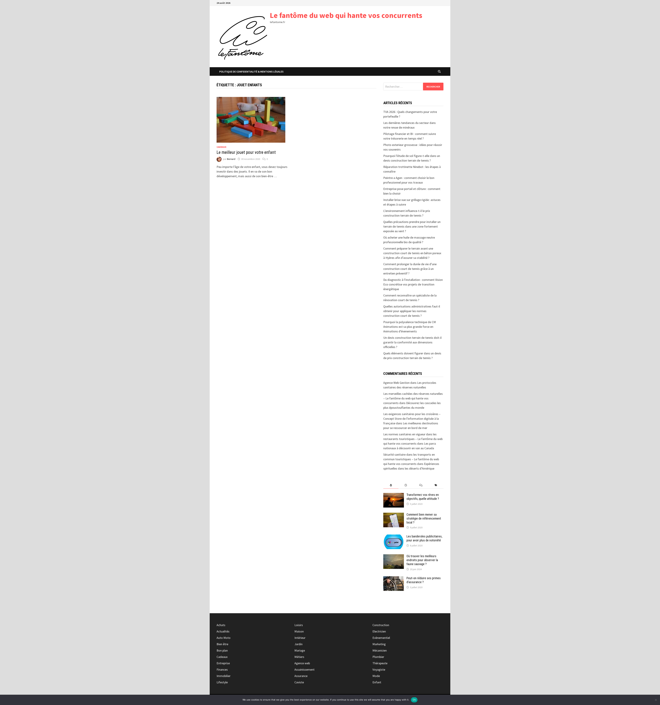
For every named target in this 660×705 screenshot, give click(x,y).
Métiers (299, 657)
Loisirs (298, 625)
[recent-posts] (405, 485)
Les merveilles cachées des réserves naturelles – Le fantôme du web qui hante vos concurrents (413, 398)
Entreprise (223, 663)
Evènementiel (381, 638)
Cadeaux (221, 146)
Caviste (299, 682)
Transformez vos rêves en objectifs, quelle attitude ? (422, 496)
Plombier (378, 657)
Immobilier (223, 676)
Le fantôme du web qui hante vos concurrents (346, 15)
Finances (222, 669)
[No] (655, 700)
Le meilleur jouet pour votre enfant (246, 152)
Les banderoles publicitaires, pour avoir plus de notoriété (424, 538)
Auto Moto (223, 638)
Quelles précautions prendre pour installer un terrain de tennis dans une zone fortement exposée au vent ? (412, 226)
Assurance (300, 676)
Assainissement (304, 669)
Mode (376, 676)
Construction (380, 625)
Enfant (376, 682)
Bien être (222, 644)
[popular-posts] (390, 485)
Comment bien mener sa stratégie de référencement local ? (423, 518)
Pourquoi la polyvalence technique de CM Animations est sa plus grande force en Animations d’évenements (409, 326)
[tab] (390, 485)
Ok (414, 699)
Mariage (299, 650)
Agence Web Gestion (396, 383)
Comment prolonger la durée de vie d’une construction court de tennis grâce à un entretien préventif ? (410, 268)
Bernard (231, 159)
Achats (221, 625)
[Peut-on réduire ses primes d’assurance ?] (393, 579)
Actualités (223, 631)
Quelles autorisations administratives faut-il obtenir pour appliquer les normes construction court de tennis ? (411, 311)
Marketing (379, 644)
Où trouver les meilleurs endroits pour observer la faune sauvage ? (422, 560)
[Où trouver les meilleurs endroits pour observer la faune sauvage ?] (393, 557)
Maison (299, 631)
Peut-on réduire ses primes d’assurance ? (423, 580)
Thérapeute (379, 663)
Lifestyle (222, 682)
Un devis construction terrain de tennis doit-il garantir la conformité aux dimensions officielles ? (412, 342)
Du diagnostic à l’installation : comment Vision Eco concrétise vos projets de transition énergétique (413, 284)
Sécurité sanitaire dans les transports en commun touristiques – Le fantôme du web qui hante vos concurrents (411, 459)
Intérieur (299, 638)
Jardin (298, 644)
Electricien (379, 631)
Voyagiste (378, 669)
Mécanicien (379, 650)
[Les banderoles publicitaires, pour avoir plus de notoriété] (393, 537)
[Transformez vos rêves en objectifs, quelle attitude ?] (393, 495)
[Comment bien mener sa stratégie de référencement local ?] (393, 515)
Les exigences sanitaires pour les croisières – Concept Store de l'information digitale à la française (412, 418)
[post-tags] (435, 485)
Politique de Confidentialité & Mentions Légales (251, 71)
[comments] (420, 485)
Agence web (302, 663)
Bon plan (222, 650)
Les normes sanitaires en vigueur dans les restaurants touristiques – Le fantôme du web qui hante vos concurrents (413, 438)
